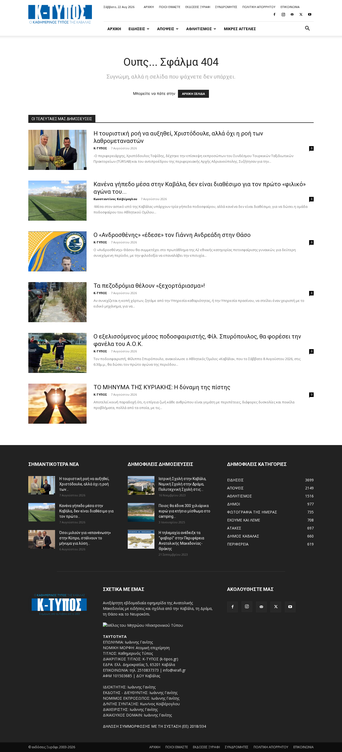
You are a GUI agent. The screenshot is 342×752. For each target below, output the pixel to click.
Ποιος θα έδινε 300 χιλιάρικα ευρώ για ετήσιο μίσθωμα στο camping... (184, 511)
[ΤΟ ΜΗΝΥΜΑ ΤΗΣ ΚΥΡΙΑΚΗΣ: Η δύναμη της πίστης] (57, 404)
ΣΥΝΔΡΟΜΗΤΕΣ (226, 7)
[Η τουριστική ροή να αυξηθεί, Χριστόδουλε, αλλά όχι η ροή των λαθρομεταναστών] (57, 150)
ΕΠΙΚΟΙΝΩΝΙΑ (290, 7)
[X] (301, 14)
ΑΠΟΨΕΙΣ (165, 28)
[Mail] (292, 14)
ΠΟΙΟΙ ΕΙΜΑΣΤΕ (169, 7)
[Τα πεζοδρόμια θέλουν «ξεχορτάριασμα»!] (57, 302)
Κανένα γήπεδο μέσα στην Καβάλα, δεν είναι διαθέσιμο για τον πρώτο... (86, 511)
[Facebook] (274, 14)
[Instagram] (283, 14)
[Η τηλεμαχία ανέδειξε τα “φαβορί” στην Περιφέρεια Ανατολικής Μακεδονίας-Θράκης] (141, 539)
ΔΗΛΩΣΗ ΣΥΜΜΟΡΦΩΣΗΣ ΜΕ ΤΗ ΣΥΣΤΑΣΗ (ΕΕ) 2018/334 (154, 726)
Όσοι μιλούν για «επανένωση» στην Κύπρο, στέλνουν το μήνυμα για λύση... (85, 538)
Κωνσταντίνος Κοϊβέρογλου (115, 199)
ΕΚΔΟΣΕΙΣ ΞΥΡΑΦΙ (197, 7)
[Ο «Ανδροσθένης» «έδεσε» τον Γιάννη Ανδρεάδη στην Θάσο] (57, 251)
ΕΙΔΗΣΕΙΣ (137, 28)
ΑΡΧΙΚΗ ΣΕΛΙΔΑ (193, 94)
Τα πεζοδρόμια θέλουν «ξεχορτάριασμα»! (149, 285)
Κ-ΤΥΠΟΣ (100, 148)
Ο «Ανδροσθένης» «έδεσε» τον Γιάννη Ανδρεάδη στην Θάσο (172, 235)
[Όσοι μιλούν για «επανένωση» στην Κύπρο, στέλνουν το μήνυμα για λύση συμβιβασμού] (41, 539)
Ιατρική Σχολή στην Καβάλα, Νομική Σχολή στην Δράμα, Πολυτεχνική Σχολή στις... (182, 484)
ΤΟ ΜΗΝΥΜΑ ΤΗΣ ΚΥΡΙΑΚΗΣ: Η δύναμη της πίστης (162, 387)
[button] (307, 29)
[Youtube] (310, 14)
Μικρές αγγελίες (240, 28)
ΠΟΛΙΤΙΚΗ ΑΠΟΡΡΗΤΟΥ (258, 7)
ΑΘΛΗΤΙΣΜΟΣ (199, 28)
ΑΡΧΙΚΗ (149, 7)
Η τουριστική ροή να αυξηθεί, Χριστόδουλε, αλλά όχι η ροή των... (84, 484)
